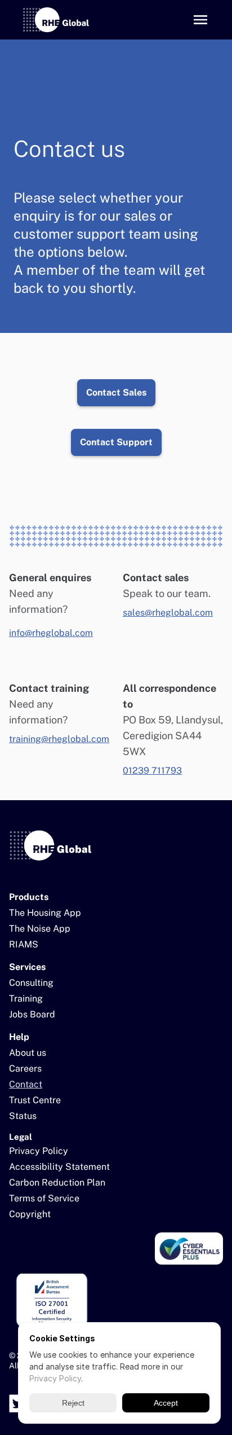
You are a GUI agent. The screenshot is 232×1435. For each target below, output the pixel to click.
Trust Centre (35, 1100)
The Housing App (45, 912)
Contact (25, 1084)
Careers (25, 1068)
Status (23, 1116)
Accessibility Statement (59, 1166)
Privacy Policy (38, 1151)
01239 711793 (152, 770)
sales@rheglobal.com (168, 612)
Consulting (31, 982)
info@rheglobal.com (51, 632)
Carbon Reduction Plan (57, 1182)
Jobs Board (32, 1014)
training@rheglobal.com (59, 739)
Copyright (30, 1214)
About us (27, 1052)
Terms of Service (44, 1198)
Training (26, 998)
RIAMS (23, 944)
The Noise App (39, 928)
